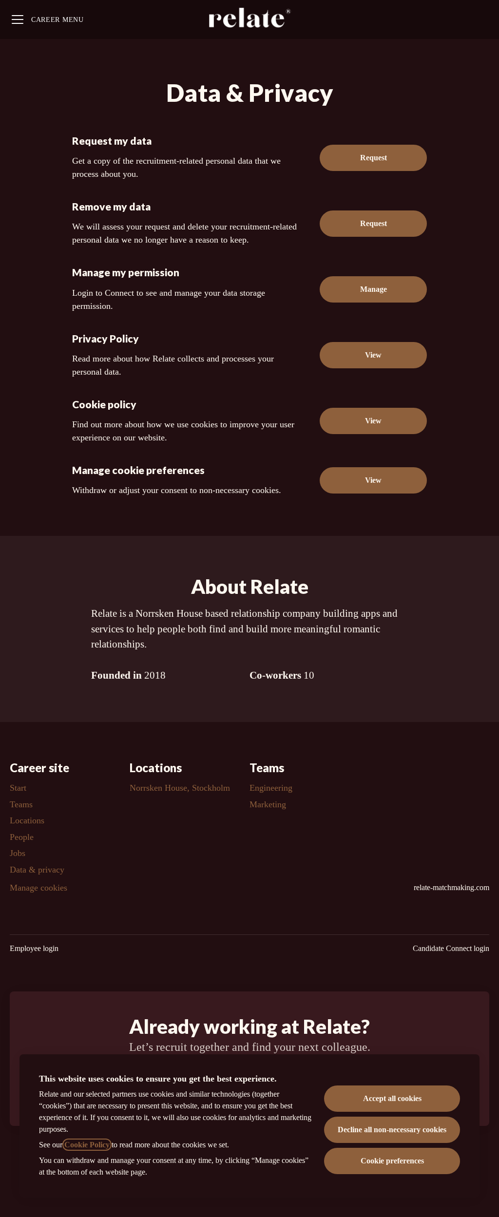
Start (18, 788)
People (22, 837)
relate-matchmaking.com (451, 887)
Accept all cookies (392, 1098)
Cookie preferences (392, 1161)
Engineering (271, 788)
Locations (27, 820)
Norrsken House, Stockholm (180, 788)
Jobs (17, 853)
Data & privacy (37, 870)
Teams (21, 804)
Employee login (34, 948)
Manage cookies (38, 888)
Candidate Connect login (451, 948)
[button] (373, 480)
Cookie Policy (87, 1145)
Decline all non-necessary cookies (392, 1129)
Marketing (268, 804)
